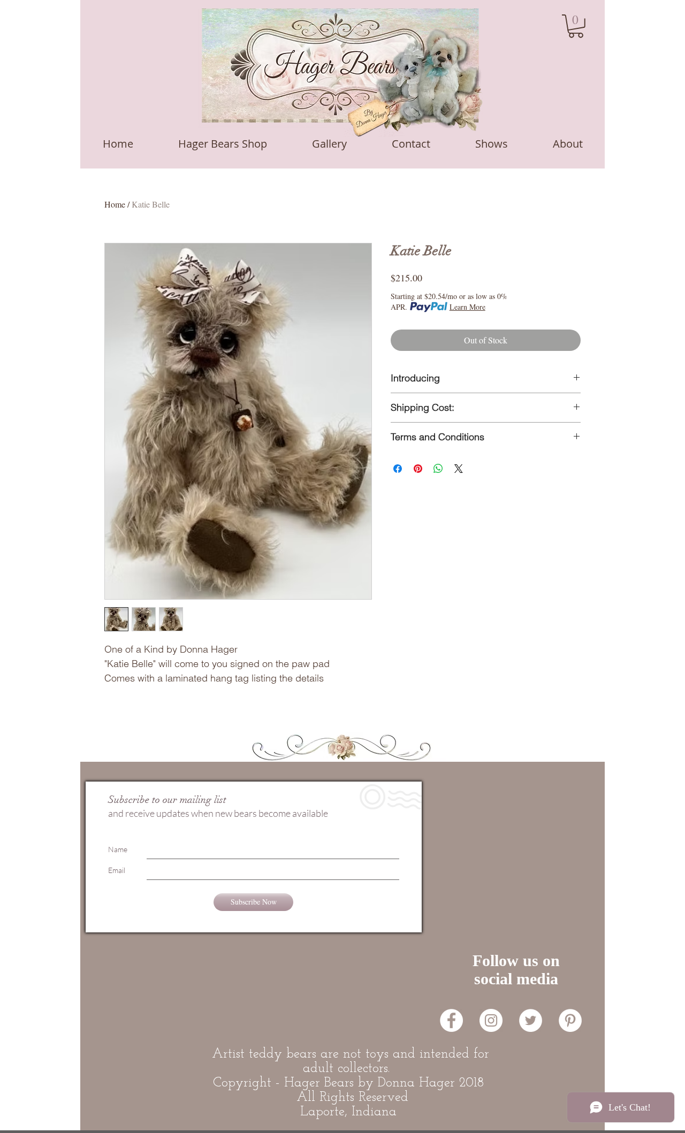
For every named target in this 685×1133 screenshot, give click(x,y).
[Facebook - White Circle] (451, 1020)
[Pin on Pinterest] (418, 468)
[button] (576, 26)
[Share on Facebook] (397, 468)
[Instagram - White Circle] (491, 1020)
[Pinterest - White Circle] (570, 1020)
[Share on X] (458, 468)
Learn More (467, 307)
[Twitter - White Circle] (530, 1020)
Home (114, 204)
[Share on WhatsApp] (438, 468)
